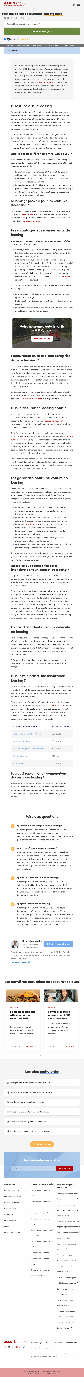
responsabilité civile (56, 705)
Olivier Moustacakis (32, 941)
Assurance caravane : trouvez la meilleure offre (31, 1092)
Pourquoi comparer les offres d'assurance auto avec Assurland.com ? (68, 1210)
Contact (7, 1226)
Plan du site (54, 1348)
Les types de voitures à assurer (46, 45)
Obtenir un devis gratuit (42, 31)
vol (27, 531)
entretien (66, 276)
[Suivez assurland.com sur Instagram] (20, 1347)
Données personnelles (55, 1342)
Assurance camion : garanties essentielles (28, 1121)
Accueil (10, 45)
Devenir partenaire (11, 1202)
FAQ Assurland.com (12, 1232)
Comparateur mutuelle (40, 1213)
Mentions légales (37, 1342)
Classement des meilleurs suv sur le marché (29, 1112)
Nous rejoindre (10, 1208)
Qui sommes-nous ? (12, 1190)
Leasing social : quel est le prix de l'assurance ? (31, 1131)
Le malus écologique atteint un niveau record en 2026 (22, 1015)
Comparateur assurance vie (41, 1253)
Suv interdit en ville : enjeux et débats (27, 1102)
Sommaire (13, 50)
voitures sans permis (29, 221)
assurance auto (46, 82)
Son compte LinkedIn (19, 963)
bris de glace (32, 524)
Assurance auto (23, 45)
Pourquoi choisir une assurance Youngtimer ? (30, 1082)
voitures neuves (26, 214)
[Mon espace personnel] (74, 5)
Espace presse (10, 1220)
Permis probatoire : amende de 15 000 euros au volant (59, 1015)
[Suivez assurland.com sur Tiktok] (24, 1347)
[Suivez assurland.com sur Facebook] (5, 1347)
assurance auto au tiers (55, 421)
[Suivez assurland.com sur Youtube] (16, 1347)
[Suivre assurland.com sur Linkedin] (13, 1347)
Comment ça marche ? (13, 1196)
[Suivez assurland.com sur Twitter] (9, 1347)
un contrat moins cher (32, 398)
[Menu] (78, 5)
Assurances (9, 1214)
